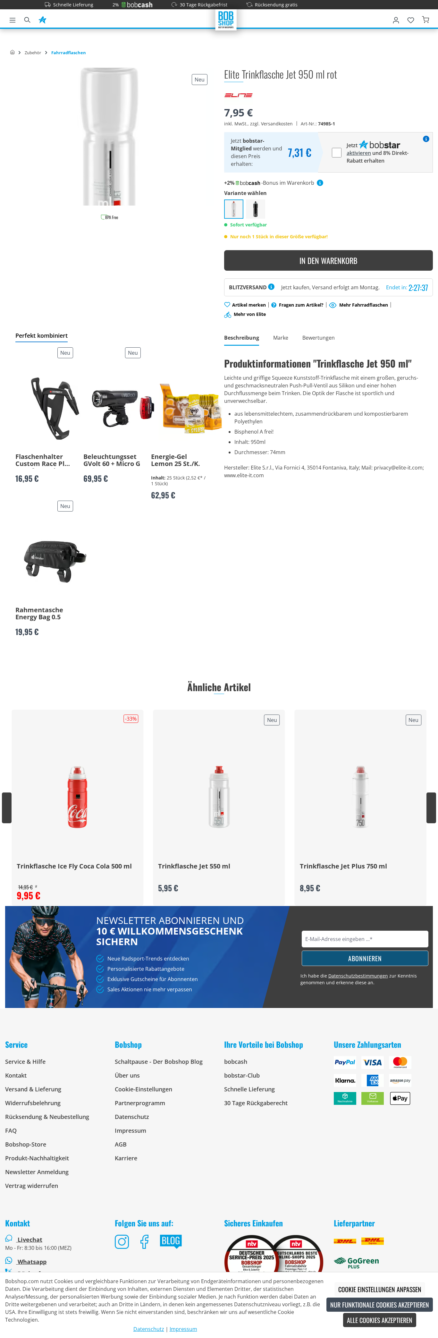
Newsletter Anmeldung (37, 1172)
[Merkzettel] (410, 19)
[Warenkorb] (425, 19)
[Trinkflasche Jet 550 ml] (219, 797)
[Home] (12, 52)
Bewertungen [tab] (318, 337)
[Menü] (12, 19)
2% (116, 5)
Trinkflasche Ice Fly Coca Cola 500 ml (74, 866)
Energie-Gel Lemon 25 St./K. (175, 460)
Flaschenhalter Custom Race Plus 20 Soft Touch (43, 461)
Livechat (30, 1239)
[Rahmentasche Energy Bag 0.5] (55, 562)
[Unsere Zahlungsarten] (383, 1083)
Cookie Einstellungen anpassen (379, 1289)
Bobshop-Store (25, 1144)
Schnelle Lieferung (73, 5)
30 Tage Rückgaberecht (256, 1103)
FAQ (11, 1130)
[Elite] (238, 94)
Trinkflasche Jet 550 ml (194, 866)
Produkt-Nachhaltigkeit (37, 1158)
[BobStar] (42, 19)
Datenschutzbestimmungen (358, 976)
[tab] (241, 338)
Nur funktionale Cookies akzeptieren (379, 1304)
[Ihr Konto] (396, 19)
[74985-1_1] (109, 137)
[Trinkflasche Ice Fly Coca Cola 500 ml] (77, 797)
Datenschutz (132, 1117)
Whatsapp (31, 1262)
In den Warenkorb (328, 260)
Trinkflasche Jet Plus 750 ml (343, 866)
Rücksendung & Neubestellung (47, 1117)
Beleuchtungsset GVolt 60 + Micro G (111, 460)
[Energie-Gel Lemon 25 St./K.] (191, 408)
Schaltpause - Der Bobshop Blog (159, 1061)
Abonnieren (365, 958)
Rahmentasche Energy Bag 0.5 (39, 613)
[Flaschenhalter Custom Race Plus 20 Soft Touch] (55, 408)
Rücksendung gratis (276, 5)
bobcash (235, 1061)
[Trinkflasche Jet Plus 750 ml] (360, 797)
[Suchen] (27, 19)
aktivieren (359, 153)
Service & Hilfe (25, 1061)
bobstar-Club (242, 1075)
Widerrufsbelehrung (33, 1103)
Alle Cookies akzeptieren (379, 1320)
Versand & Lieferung (33, 1089)
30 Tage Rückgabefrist (203, 5)
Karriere (126, 1158)
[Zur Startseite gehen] (226, 19)
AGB (121, 1144)
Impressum (130, 1130)
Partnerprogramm (140, 1103)
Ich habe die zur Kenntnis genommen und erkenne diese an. (358, 979)
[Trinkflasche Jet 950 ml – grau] (255, 209)
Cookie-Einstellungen (143, 1089)
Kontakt (16, 1075)
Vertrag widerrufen (31, 1186)
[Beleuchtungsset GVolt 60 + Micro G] (123, 408)
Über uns (127, 1075)
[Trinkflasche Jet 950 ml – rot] (233, 209)
